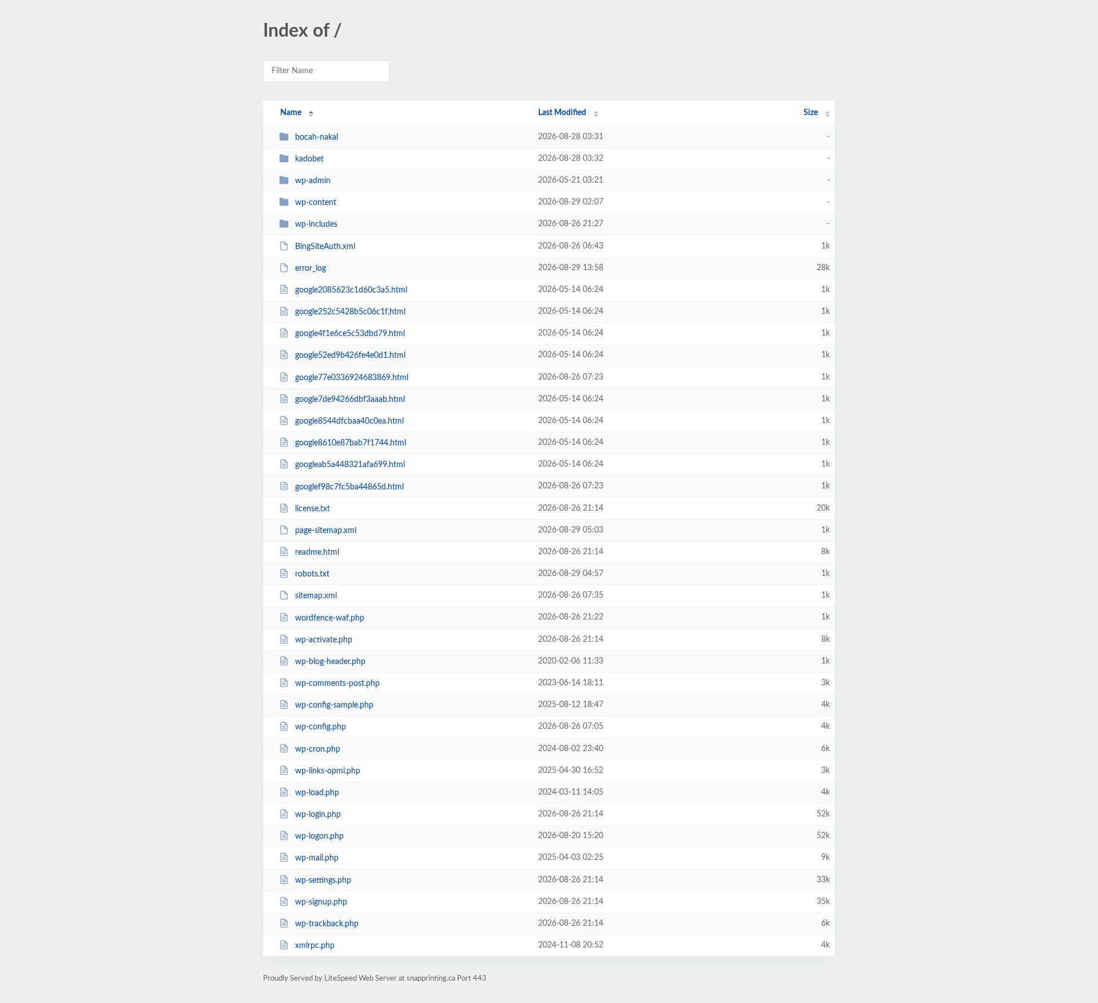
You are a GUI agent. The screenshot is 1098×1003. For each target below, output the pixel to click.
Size (810, 113)
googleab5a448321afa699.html (350, 465)
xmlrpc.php (315, 946)
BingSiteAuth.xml (325, 247)
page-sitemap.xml (325, 531)
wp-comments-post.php (337, 684)
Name (290, 113)
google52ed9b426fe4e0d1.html (350, 356)
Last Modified (562, 113)
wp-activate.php (323, 640)
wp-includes (316, 224)
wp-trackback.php (327, 924)
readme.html (317, 552)
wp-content (315, 203)
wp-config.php (320, 727)
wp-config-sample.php (334, 705)
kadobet (309, 159)
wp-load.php (317, 793)
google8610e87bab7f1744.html (350, 443)
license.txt (312, 509)
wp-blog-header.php (330, 662)
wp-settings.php (323, 880)
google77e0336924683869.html (351, 378)
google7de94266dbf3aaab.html (350, 400)
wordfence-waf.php (329, 618)
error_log (310, 268)
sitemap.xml (316, 596)
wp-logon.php (319, 836)
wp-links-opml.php (327, 771)
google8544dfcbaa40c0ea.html (349, 421)
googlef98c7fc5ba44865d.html (349, 487)
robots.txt (312, 574)
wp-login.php (318, 815)
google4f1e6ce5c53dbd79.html (350, 334)
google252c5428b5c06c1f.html (350, 312)
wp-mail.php (317, 858)
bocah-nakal (316, 137)
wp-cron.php (317, 749)
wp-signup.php (321, 902)
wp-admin (313, 181)
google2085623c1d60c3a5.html (351, 290)
